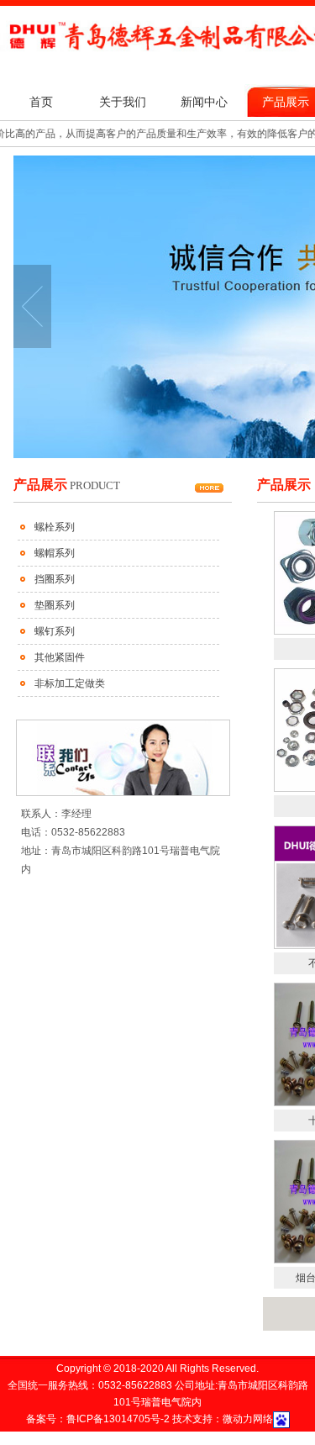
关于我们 (122, 101)
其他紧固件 (59, 657)
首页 (41, 101)
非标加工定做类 (69, 683)
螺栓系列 (54, 527)
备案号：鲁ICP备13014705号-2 (99, 1419)
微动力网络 (248, 1419)
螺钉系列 (54, 631)
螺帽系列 (54, 553)
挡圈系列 (54, 579)
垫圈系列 (54, 605)
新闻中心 (204, 101)
